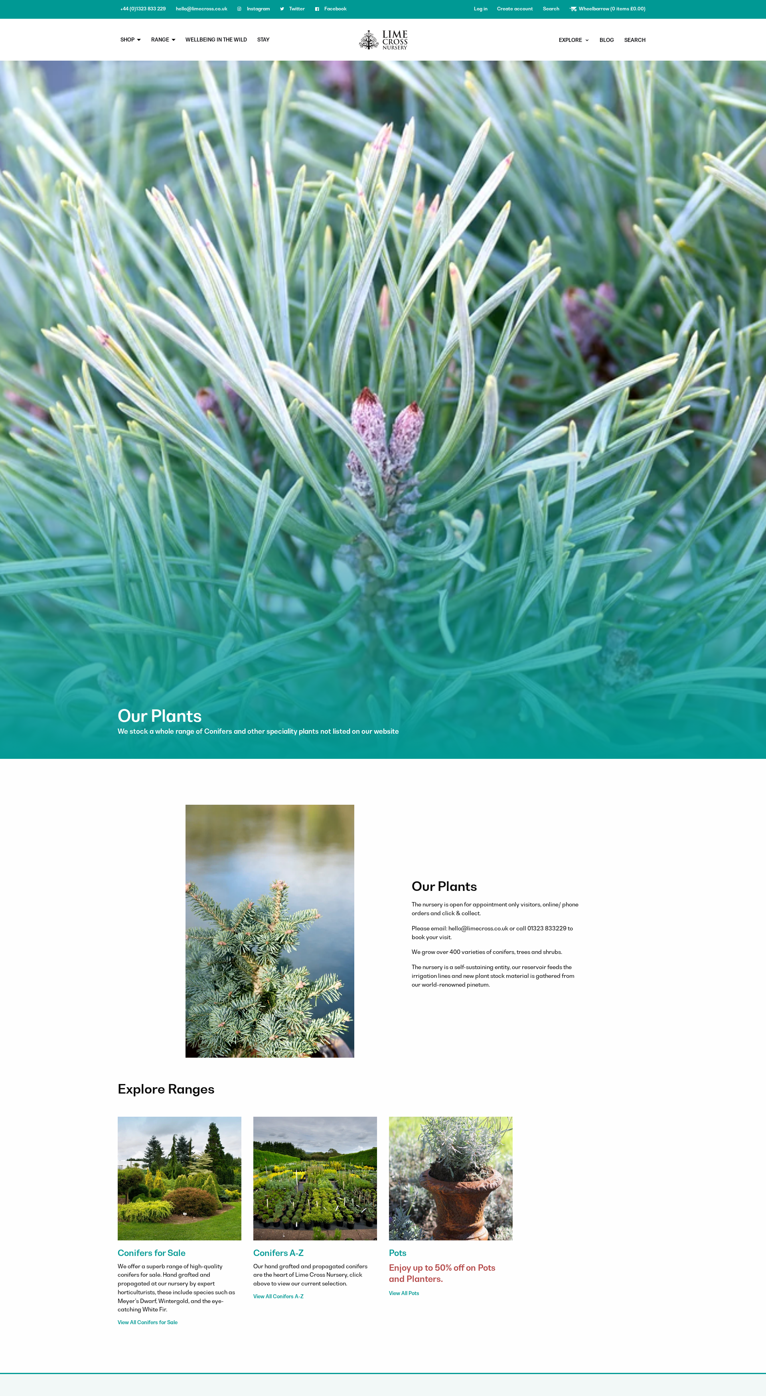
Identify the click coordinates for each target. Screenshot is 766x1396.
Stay (263, 40)
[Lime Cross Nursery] (383, 39)
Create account (515, 9)
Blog (607, 40)
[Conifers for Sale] (179, 1178)
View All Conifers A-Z (278, 1296)
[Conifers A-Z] (315, 1178)
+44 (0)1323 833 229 (143, 9)
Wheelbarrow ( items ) (612, 9)
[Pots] (451, 1178)
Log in (481, 9)
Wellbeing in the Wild (216, 40)
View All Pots (404, 1293)
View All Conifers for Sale (148, 1322)
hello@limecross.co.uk (201, 9)
